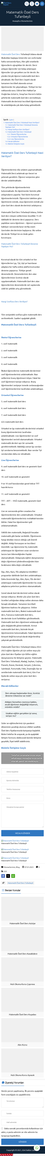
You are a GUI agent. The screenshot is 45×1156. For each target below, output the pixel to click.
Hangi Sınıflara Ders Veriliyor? (14, 301)
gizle (11, 120)
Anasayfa (16, 21)
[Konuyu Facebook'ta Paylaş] (3, 876)
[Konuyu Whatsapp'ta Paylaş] (13, 876)
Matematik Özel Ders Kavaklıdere (22, 953)
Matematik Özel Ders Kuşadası (22, 1014)
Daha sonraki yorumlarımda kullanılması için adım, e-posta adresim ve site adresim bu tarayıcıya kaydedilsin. (22, 1132)
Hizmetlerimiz (26, 21)
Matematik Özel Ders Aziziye (23, 923)
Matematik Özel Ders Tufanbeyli (20, 883)
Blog (18, 867)
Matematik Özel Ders (10, 54)
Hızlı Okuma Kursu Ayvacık (22, 1075)
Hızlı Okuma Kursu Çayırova (22, 984)
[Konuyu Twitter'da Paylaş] (8, 876)
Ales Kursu (22, 1044)
